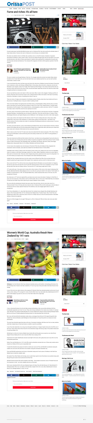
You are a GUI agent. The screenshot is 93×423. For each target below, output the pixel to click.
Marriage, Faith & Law (67, 137)
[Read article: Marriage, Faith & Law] (74, 145)
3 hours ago (42, 71)
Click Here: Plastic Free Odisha (70, 43)
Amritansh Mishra (70, 70)
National (28, 8)
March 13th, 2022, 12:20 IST (19, 15)
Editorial (32, 405)
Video (71, 8)
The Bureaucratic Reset (68, 114)
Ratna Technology (82, 405)
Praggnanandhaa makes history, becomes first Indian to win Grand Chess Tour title (47, 301)
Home (10, 8)
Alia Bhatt (16, 203)
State (19, 8)
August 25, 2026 (65, 174)
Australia (12, 371)
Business (41, 8)
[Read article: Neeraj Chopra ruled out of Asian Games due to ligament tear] (10, 301)
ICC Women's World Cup (20, 371)
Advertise (48, 405)
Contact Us (53, 405)
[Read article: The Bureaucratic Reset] (74, 122)
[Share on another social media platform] (57, 47)
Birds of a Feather (66, 160)
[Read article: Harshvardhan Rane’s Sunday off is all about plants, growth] (36, 70)
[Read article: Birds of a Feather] (74, 168)
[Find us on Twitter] (85, 419)
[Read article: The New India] (74, 100)
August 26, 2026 (65, 151)
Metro (23, 8)
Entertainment (52, 8)
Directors (21, 203)
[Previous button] (63, 61)
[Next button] (85, 61)
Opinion (36, 405)
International (35, 8)
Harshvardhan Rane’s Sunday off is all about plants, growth (48, 69)
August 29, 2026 (65, 128)
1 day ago (16, 302)
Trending (15, 8)
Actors (11, 203)
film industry (27, 203)
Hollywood (33, 203)
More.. (64, 8)
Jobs (57, 405)
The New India (65, 93)
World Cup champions (37, 371)
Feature (46, 8)
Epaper (75, 8)
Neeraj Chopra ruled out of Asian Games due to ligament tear (21, 300)
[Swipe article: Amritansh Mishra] (74, 61)
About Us (44, 405)
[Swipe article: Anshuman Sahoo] (74, 281)
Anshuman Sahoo (70, 291)
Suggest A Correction (11, 209)
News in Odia (81, 8)
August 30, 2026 (65, 107)
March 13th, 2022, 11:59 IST (19, 239)
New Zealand (29, 371)
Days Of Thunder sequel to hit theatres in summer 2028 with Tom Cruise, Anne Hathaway (22, 70)
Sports (59, 8)
